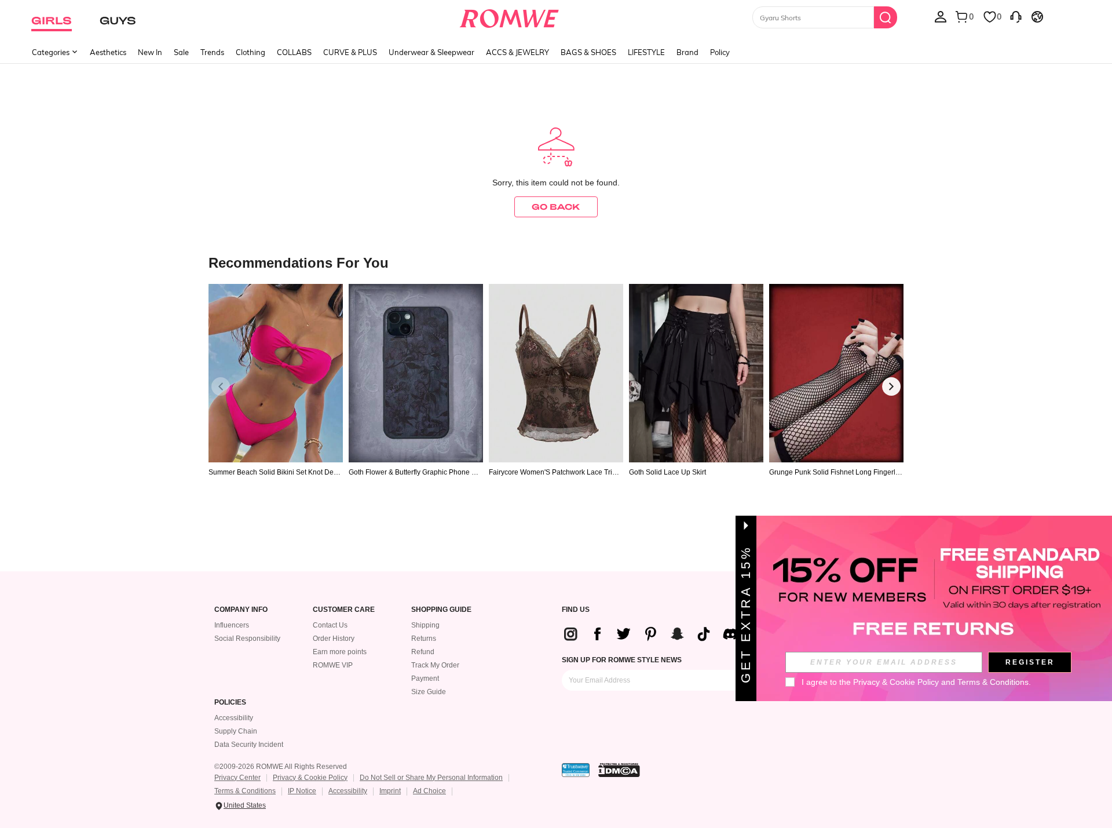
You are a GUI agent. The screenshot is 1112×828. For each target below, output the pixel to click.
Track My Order (435, 665)
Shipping (425, 625)
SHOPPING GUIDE (441, 610)
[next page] (891, 386)
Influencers (231, 625)
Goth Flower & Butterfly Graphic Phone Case (415, 472)
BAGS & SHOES (588, 52)
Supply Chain (235, 731)
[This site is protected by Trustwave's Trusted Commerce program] (576, 770)
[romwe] (509, 16)
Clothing (250, 52)
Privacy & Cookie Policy (310, 778)
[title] (556, 262)
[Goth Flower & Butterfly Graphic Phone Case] (416, 373)
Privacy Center (237, 778)
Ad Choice (429, 791)
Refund (422, 652)
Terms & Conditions (245, 791)
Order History (333, 638)
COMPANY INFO (241, 610)
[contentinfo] (655, 633)
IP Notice (302, 791)
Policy (720, 52)
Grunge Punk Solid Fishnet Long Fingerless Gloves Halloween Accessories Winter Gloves (836, 472)
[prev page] (220, 386)
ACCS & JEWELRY (517, 52)
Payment (425, 678)
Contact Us (330, 625)
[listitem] (276, 402)
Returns (423, 638)
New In (150, 52)
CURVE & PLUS (350, 52)
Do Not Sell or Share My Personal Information (431, 778)
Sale (181, 52)
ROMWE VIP (333, 665)
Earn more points (340, 652)
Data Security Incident (248, 745)
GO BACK (556, 206)
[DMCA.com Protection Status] (619, 770)
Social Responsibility (247, 638)
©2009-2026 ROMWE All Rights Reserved (280, 767)
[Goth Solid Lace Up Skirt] (696, 373)
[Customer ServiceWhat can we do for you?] (1016, 16)
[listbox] (940, 16)
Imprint (390, 791)
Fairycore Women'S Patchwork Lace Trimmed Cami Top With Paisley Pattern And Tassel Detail (556, 472)
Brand (687, 52)
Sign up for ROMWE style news (622, 660)
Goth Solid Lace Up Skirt (667, 472)
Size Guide (428, 692)
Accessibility (233, 718)
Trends (212, 52)
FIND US (576, 610)
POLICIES (230, 702)
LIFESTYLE (646, 52)
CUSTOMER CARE (344, 610)
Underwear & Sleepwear (431, 52)
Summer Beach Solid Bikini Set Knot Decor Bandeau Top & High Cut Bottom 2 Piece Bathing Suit (275, 472)
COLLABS (294, 52)
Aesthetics (108, 52)
